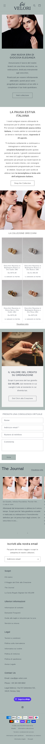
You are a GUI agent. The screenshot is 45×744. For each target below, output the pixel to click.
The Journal (9, 587)
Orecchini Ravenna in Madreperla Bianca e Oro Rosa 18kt (32, 310)
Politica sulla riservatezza (15, 643)
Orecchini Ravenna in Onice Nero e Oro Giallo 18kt (12, 310)
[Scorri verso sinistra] (17, 533)
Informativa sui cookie (13, 649)
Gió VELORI (21, 725)
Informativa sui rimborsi (33, 735)
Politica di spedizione (13, 659)
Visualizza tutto (22, 324)
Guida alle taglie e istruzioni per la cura (20, 618)
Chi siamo (8, 577)
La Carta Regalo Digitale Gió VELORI (19, 593)
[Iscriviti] (37, 559)
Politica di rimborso (12, 654)
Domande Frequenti (12, 613)
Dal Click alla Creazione (22, 398)
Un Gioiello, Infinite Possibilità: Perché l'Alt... (21, 501)
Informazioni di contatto (14, 607)
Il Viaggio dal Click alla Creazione (18, 582)
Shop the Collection (22, 183)
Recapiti (30, 739)
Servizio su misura (12, 623)
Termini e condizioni (12, 638)
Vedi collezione (22, 95)
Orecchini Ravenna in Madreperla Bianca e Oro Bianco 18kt (32, 267)
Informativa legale (20, 739)
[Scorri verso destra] (27, 533)
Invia (9, 457)
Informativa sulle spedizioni (15, 735)
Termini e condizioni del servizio (24, 732)
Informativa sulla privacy (26, 728)
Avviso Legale (10, 664)
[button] (4, 5)
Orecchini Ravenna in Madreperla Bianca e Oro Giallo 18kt (12, 267)
